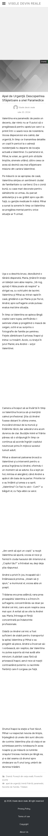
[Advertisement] (24, 33)
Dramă (43, 62)
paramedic (38, 783)
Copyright (24, 824)
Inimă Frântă (27, 783)
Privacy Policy (24, 809)
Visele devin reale (24, 3)
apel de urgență (13, 783)
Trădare (23, 787)
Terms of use (24, 816)
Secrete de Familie (10, 787)
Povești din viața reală (23, 776)
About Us (24, 832)
